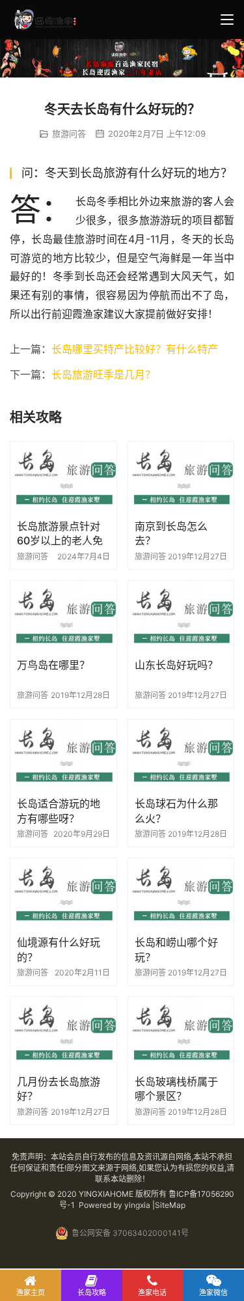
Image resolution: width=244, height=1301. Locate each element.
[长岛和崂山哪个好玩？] (181, 893)
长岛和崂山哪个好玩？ (176, 949)
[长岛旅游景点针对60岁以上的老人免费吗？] (63, 476)
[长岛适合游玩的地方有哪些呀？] (63, 755)
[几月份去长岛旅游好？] (63, 1032)
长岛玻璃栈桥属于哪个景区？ (176, 1088)
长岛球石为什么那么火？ (176, 810)
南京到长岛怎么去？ (171, 533)
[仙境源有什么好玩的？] (63, 893)
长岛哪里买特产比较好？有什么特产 (134, 349)
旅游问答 (69, 133)
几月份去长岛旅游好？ (58, 1088)
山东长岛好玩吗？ (176, 664)
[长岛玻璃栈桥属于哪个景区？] (181, 1032)
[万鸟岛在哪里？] (63, 616)
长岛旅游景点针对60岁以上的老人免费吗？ (60, 534)
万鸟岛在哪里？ (53, 664)
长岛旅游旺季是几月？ (103, 374)
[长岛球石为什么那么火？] (181, 755)
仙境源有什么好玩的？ (58, 949)
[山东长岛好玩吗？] (181, 616)
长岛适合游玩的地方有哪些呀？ (58, 810)
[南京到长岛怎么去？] (181, 476)
